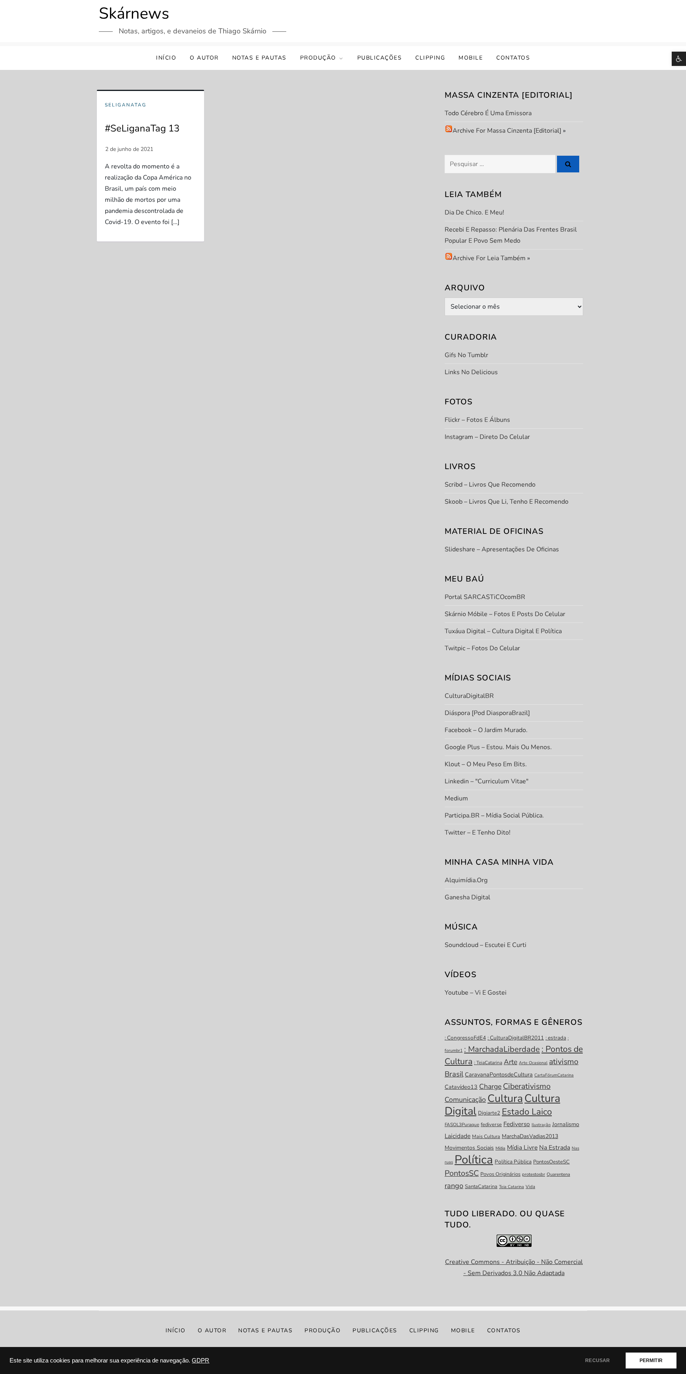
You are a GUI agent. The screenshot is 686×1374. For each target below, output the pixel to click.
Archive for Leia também (489, 258)
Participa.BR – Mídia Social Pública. (494, 815)
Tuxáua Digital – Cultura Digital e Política (503, 631)
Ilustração (541, 1125)
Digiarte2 (489, 1113)
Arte (510, 1062)
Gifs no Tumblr (466, 355)
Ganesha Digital (467, 897)
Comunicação (465, 1099)
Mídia (500, 1148)
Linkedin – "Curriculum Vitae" (486, 781)
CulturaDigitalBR (469, 696)
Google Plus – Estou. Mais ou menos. (498, 747)
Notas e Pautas (259, 58)
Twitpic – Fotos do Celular (482, 648)
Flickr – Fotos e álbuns (477, 419)
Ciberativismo (527, 1086)
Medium (456, 798)
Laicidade (457, 1136)
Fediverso (516, 1124)
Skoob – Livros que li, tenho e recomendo (506, 501)
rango (454, 1185)
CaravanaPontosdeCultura (499, 1074)
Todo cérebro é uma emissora (488, 113)
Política (474, 1159)
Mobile (471, 58)
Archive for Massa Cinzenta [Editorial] (507, 130)
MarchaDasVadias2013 (530, 1136)
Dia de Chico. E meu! (474, 212)
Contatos (513, 58)
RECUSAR (597, 1360)
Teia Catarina (511, 1187)
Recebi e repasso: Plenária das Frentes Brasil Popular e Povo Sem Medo (511, 235)
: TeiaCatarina (488, 1062)
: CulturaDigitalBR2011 (516, 1038)
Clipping (430, 58)
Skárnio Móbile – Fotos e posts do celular (505, 614)
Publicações (379, 58)
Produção (318, 58)
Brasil (454, 1074)
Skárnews (134, 13)
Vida (530, 1187)
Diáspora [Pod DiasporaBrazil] (487, 713)
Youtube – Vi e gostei (476, 992)
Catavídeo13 (461, 1087)
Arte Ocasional (533, 1063)
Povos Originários (500, 1174)
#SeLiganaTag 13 (142, 128)
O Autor (204, 58)
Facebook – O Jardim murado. (486, 730)
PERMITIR (651, 1360)
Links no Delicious (471, 372)
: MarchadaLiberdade (502, 1049)
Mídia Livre (522, 1147)
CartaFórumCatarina (554, 1075)
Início (166, 58)
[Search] (568, 164)
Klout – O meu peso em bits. (486, 764)
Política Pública (513, 1161)
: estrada (555, 1038)
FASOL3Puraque (462, 1124)
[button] (679, 59)
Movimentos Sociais (469, 1148)
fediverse (491, 1124)
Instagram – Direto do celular (487, 437)
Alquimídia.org (466, 880)
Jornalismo (565, 1124)
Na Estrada (554, 1147)
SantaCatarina (481, 1186)
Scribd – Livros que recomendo (490, 484)
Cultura (505, 1098)
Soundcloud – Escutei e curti (485, 945)
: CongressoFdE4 (465, 1038)
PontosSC (462, 1173)
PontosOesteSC (551, 1161)
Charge (490, 1086)
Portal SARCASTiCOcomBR (485, 597)
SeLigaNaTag (125, 105)
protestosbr (533, 1174)
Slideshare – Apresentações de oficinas (502, 549)
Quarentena (558, 1174)
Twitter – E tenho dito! (478, 832)
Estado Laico (527, 1112)
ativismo (563, 1061)
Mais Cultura (486, 1136)
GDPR (200, 1360)
